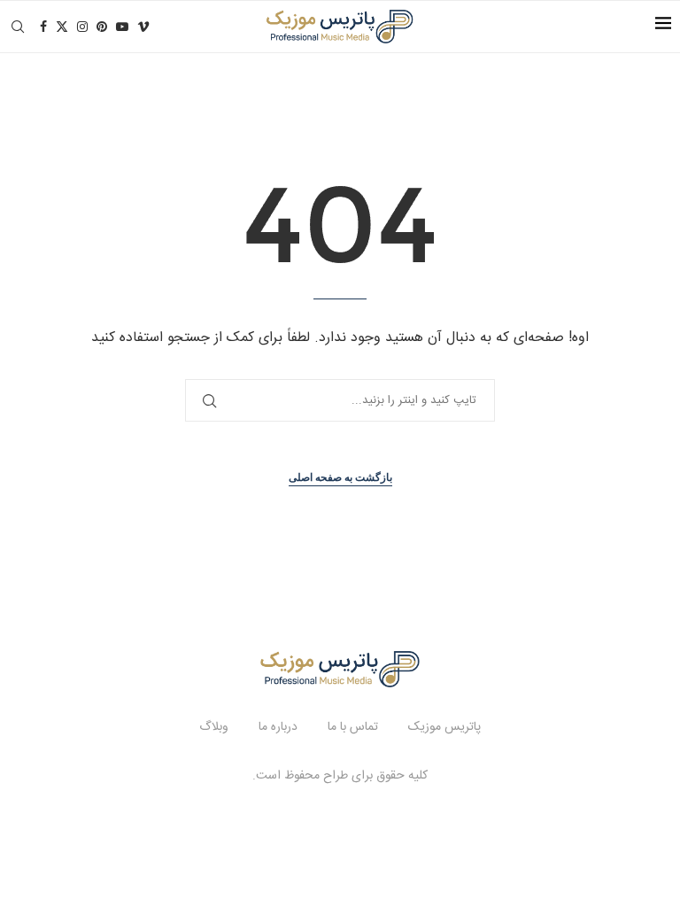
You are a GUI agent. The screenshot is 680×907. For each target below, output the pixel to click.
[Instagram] (82, 26)
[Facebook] (43, 26)
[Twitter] (62, 26)
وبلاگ (213, 727)
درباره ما (278, 727)
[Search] (18, 26)
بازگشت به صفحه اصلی (340, 477)
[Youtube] (122, 26)
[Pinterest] (102, 26)
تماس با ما (353, 727)
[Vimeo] (143, 26)
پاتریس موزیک (444, 727)
